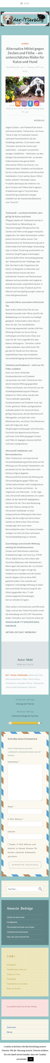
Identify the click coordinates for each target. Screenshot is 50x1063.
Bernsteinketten (13, 679)
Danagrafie (11, 979)
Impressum (11, 1027)
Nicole (9, 1032)
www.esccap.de (12, 621)
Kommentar (14, 762)
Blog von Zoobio (14, 988)
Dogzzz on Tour (13, 974)
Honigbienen (12, 922)
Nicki (25, 71)
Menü (27, 3)
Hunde (25, 44)
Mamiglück (11, 965)
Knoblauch (11, 683)
